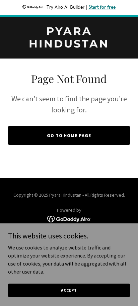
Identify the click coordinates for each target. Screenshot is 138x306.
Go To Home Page (69, 135)
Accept (69, 290)
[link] (69, 45)
